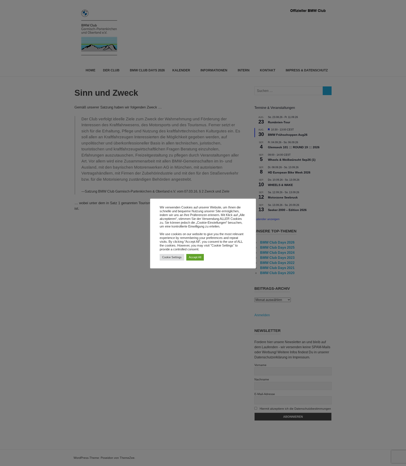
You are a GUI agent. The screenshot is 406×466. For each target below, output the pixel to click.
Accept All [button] (195, 257)
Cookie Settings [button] (172, 257)
